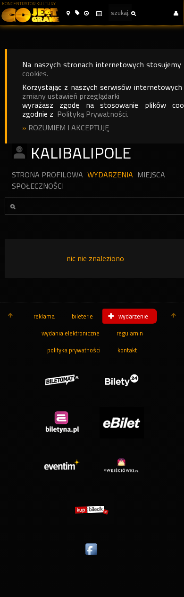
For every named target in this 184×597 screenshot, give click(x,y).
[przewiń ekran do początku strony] (10, 316)
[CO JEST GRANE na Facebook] (92, 555)
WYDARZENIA (110, 174)
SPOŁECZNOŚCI (38, 186)
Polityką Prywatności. (92, 114)
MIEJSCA (151, 174)
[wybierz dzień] (98, 14)
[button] (68, 13)
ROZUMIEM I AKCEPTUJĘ (68, 127)
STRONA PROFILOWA (47, 174)
